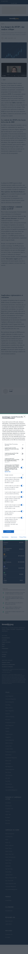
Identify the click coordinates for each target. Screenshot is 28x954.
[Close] (24, 417)
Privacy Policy (22, 537)
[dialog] (14, 477)
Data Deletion (5, 537)
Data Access (14, 537)
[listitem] (14, 445)
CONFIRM (8, 531)
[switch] (22, 448)
